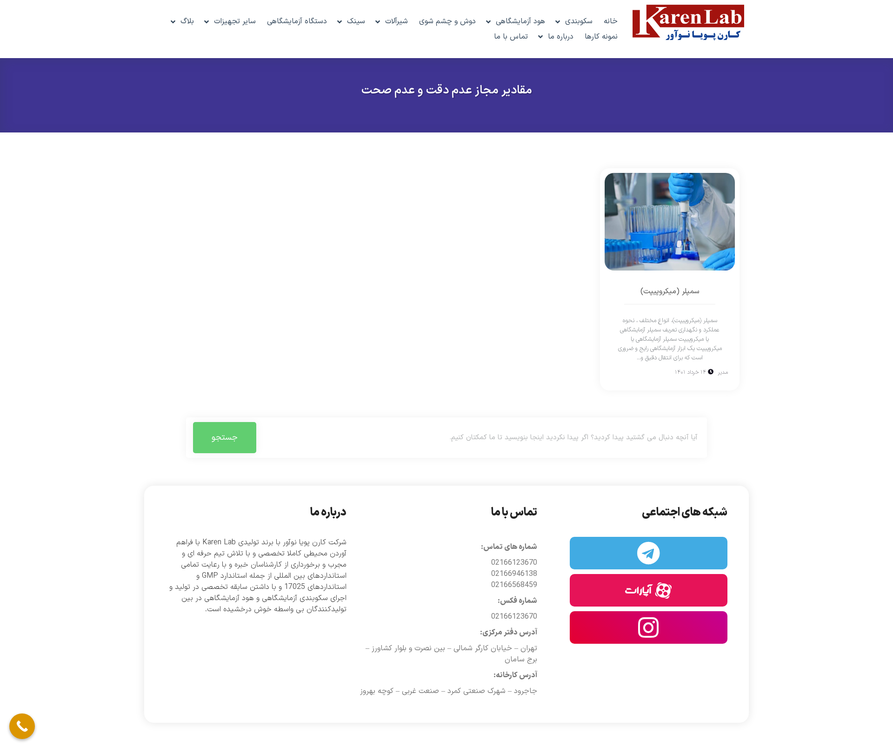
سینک (356, 21)
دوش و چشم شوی (447, 21)
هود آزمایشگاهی (520, 21)
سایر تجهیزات (235, 21)
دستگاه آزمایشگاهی (297, 21)
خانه (611, 21)
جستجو (225, 437)
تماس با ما (511, 36)
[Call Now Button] (22, 726)
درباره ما (560, 36)
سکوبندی (579, 21)
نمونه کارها (601, 36)
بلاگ (187, 21)
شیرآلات (396, 21)
